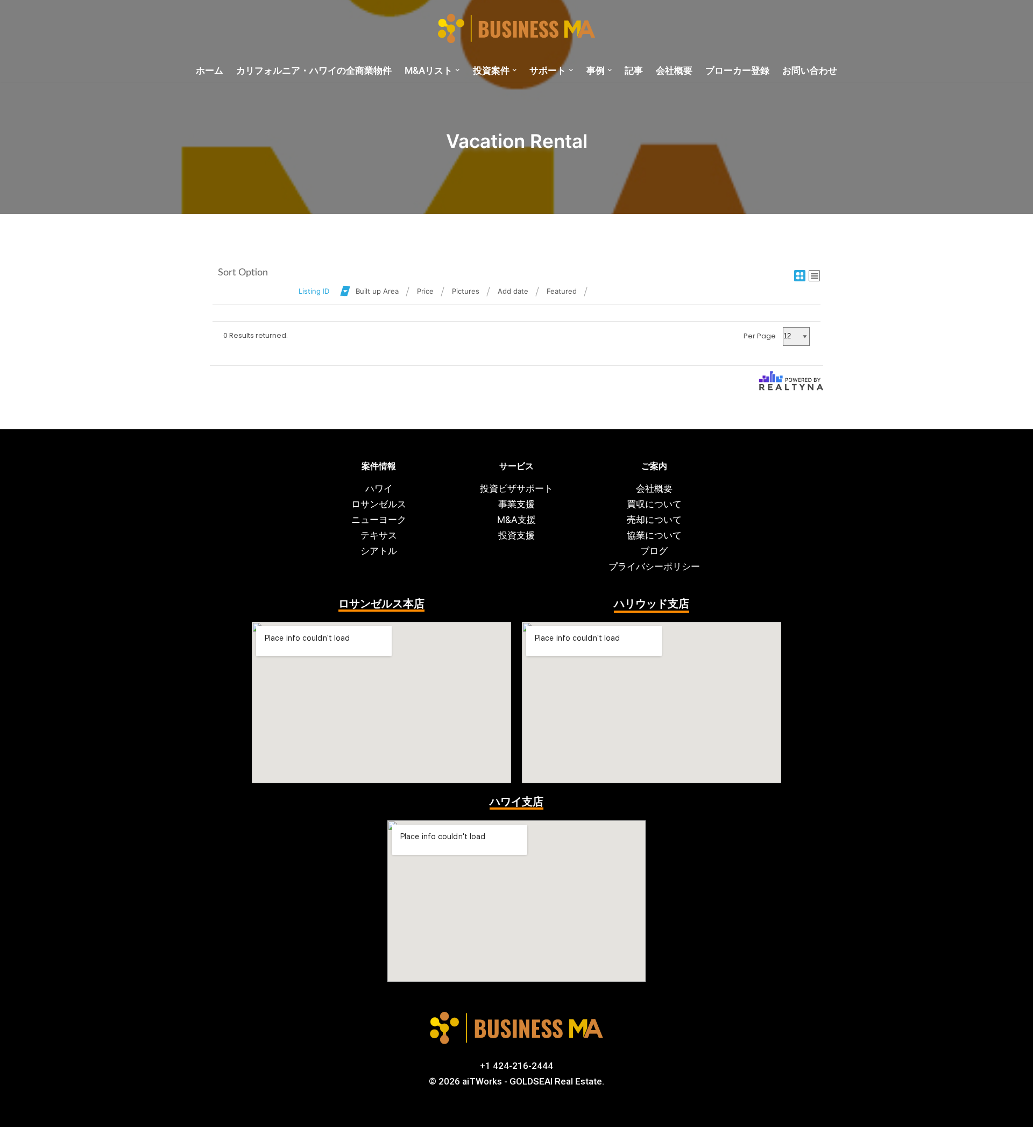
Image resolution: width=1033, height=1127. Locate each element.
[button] (457, 70)
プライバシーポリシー (654, 566)
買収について (654, 504)
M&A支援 (516, 519)
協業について (654, 535)
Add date (513, 291)
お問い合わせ (809, 70)
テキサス (378, 535)
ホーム (209, 70)
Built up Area (377, 291)
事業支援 (516, 504)
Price (425, 291)
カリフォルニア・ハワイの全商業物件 (314, 70)
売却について (654, 519)
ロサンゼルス (378, 504)
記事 (634, 70)
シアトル (378, 550)
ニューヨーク (378, 519)
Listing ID (314, 291)
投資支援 (516, 535)
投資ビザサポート (516, 488)
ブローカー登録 (737, 70)
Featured (562, 291)
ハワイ (379, 488)
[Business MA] (516, 29)
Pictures (465, 291)
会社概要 (674, 70)
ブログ (654, 550)
